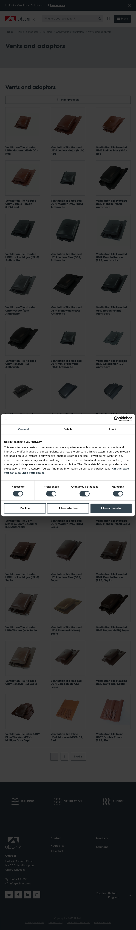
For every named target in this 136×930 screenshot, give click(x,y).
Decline (25, 508)
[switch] (51, 493)
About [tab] (112, 429)
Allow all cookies (111, 508)
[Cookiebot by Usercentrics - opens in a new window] (116, 419)
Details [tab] (68, 429)
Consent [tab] (23, 429)
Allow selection (68, 508)
